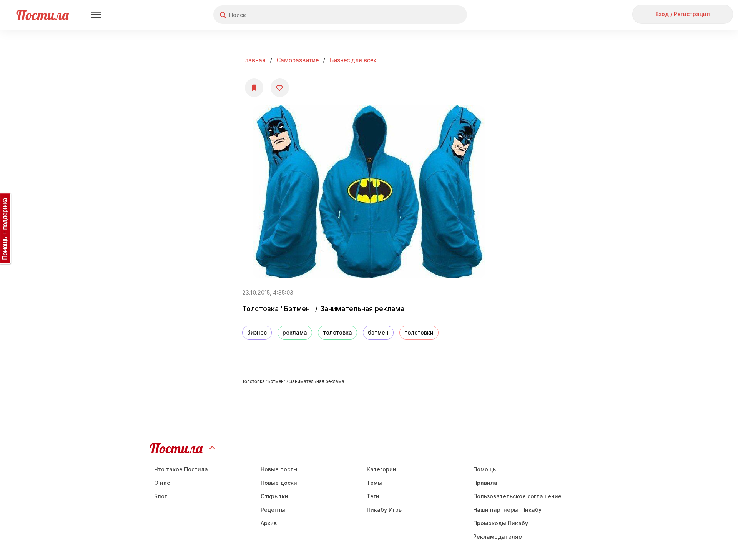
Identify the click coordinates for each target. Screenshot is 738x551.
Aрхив (269, 523)
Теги (373, 496)
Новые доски (279, 482)
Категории (381, 469)
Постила (42, 14)
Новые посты (279, 469)
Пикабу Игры (385, 509)
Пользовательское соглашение (517, 496)
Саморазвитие (298, 60)
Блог (160, 496)
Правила (485, 482)
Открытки (274, 496)
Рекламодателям (498, 536)
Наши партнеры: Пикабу (507, 509)
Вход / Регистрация (682, 14)
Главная (254, 60)
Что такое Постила (181, 469)
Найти (432, 15)
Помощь (484, 469)
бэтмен (378, 332)
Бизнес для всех (353, 60)
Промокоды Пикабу (500, 523)
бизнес (257, 332)
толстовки (419, 332)
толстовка (337, 332)
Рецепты (273, 509)
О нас (162, 482)
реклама (295, 332)
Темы (374, 482)
